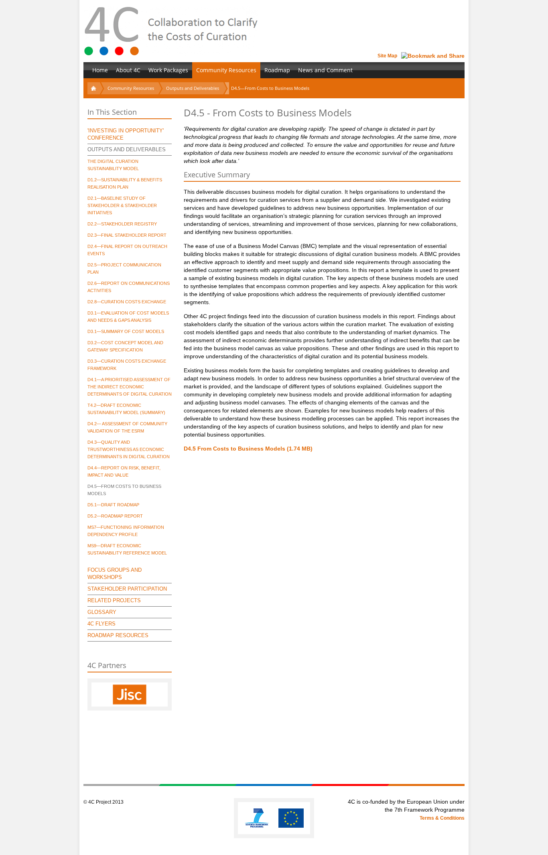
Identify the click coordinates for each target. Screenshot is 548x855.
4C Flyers (101, 624)
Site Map (387, 56)
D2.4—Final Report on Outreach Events (127, 250)
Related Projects (114, 600)
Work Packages (168, 70)
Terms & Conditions (442, 818)
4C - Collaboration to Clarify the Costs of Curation (170, 31)
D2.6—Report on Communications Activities (128, 287)
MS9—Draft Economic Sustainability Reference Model (127, 549)
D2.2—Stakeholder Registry (122, 223)
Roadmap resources (117, 635)
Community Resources (226, 70)
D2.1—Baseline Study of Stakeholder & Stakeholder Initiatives (122, 205)
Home (100, 70)
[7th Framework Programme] (257, 818)
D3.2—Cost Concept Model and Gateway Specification (125, 346)
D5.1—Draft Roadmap (113, 504)
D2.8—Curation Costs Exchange (126, 301)
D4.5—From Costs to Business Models (124, 490)
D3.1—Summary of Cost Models (125, 331)
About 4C (128, 70)
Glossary (101, 612)
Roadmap (277, 70)
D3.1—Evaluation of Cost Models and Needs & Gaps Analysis (128, 317)
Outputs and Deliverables (192, 88)
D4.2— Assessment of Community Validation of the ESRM (127, 427)
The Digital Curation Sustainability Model (113, 165)
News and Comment (325, 70)
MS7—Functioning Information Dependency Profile (125, 531)
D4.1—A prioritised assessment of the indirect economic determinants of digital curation (129, 386)
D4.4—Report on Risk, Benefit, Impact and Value (123, 471)
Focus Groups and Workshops (114, 573)
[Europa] (291, 818)
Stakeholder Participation (127, 589)
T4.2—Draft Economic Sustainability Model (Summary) (126, 409)
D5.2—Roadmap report (115, 516)
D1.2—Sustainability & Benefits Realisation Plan (124, 183)
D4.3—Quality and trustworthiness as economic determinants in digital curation (128, 449)
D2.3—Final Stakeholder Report (126, 235)
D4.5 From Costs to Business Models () (248, 448)
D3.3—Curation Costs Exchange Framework (126, 365)
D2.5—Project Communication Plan (124, 268)
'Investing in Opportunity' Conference (125, 134)
